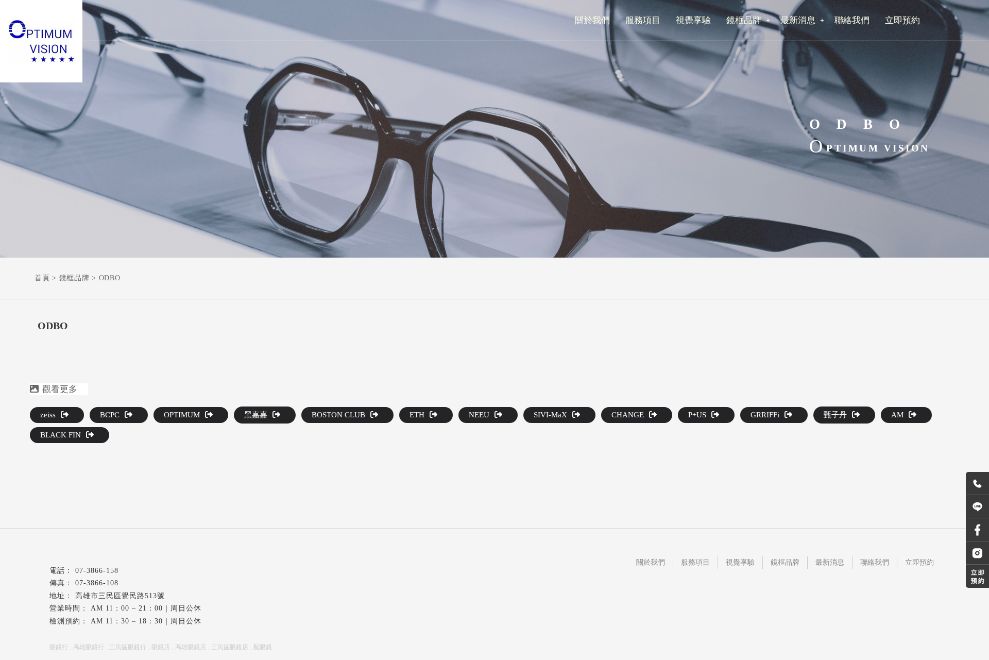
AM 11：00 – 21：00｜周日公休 (146, 608)
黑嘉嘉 (255, 415)
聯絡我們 (874, 562)
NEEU (479, 415)
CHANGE (627, 415)
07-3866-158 (96, 570)
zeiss (48, 415)
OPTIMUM (182, 415)
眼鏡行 (58, 647)
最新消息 (829, 562)
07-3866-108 (96, 583)
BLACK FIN (60, 435)
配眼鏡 (262, 647)
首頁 (42, 278)
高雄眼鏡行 (88, 647)
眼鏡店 (160, 647)
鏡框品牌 (74, 278)
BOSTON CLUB (338, 415)
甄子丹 (835, 415)
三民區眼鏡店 (229, 647)
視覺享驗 (740, 562)
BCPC (110, 415)
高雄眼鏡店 (190, 647)
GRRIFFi (765, 415)
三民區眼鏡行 (127, 647)
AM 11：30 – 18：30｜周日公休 (146, 621)
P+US (697, 415)
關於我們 (650, 562)
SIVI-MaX (550, 415)
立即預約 (919, 562)
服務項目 (695, 562)
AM (897, 415)
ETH (417, 415)
